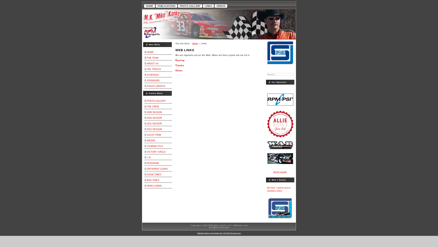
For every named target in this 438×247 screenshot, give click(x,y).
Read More (280, 172)
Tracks (179, 65)
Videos (220, 6)
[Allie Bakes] (280, 123)
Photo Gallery (190, 6)
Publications (166, 6)
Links (208, 6)
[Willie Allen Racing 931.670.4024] (280, 145)
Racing (180, 60)
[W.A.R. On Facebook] (280, 158)
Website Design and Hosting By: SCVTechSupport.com (219, 233)
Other (179, 70)
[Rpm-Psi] (280, 96)
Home (149, 6)
